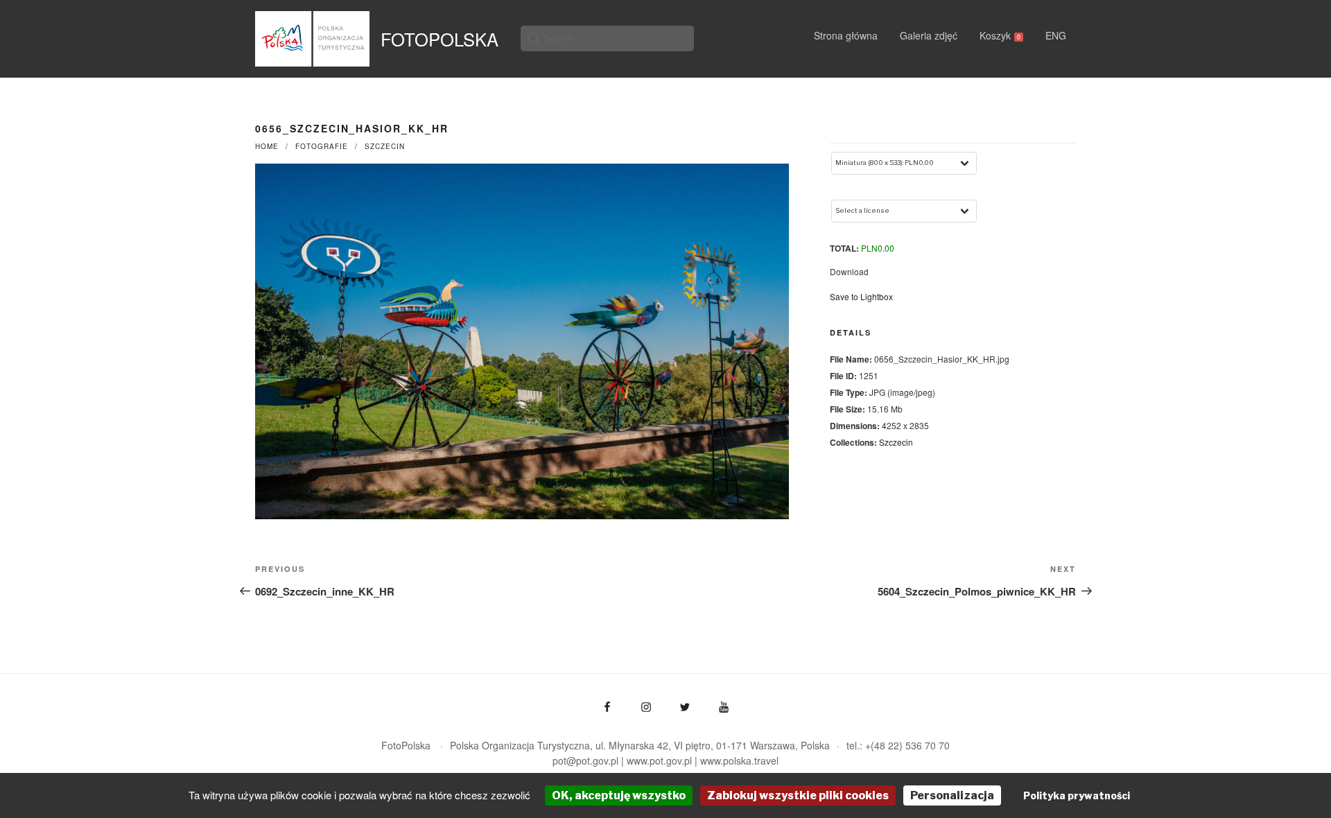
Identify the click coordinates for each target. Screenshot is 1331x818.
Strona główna (846, 35)
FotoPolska (439, 38)
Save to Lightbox (861, 296)
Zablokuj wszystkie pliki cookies (798, 795)
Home (267, 146)
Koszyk (1000, 35)
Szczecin (385, 146)
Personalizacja (952, 795)
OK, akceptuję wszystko (619, 795)
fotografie (321, 146)
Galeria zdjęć (928, 35)
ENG (1055, 35)
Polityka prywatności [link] (1076, 795)
